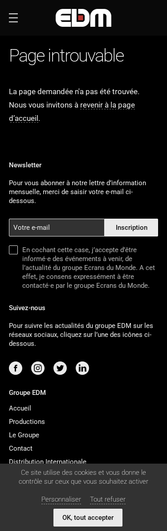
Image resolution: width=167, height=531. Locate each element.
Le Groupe (24, 435)
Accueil (20, 408)
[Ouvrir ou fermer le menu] (13, 17)
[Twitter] (60, 368)
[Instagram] (38, 368)
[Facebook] (15, 368)
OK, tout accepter (88, 518)
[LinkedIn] (82, 368)
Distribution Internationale (47, 462)
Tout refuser (108, 499)
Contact (21, 448)
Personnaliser (61, 499)
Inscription (131, 228)
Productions (27, 422)
